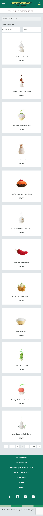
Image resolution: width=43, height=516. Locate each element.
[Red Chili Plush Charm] (21, 252)
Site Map (21, 477)
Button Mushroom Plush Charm (21, 228)
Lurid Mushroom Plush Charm (21, 125)
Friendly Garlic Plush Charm (21, 434)
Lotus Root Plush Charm (21, 160)
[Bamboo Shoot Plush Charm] (21, 286)
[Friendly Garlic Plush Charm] (21, 423)
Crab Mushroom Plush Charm (21, 91)
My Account (21, 457)
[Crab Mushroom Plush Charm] (21, 80)
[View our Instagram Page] (17, 496)
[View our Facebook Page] (9, 496)
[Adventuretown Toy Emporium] (21, 4)
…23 (33, 446)
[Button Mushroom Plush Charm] (21, 218)
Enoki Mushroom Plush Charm (21, 57)
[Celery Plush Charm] (21, 355)
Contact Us (21, 462)
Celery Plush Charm (21, 365)
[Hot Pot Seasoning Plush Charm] (21, 183)
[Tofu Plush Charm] (21, 321)
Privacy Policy (21, 472)
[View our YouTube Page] (25, 496)
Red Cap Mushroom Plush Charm (21, 400)
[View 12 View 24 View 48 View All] (32, 29)
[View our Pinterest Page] (33, 496)
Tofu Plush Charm (21, 331)
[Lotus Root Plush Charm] (21, 149)
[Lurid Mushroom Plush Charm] (21, 115)
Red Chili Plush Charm (21, 263)
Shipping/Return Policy (21, 467)
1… (12, 446)
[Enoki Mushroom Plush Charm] (21, 46)
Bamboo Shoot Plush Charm (21, 297)
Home (5, 18)
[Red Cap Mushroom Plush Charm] (21, 389)
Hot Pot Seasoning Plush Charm (21, 194)
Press (21, 482)
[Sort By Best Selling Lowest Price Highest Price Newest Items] (11, 29)
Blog (21, 487)
